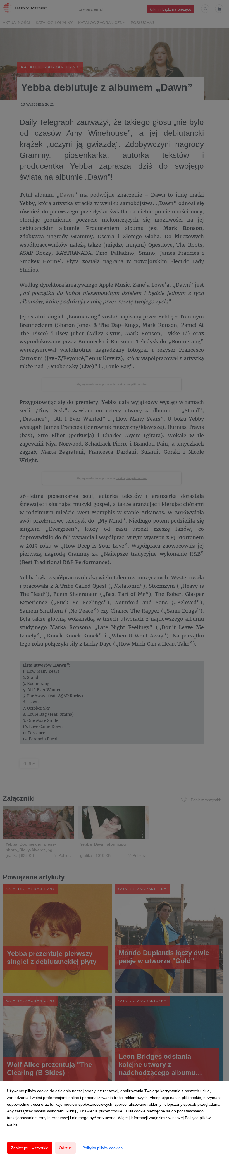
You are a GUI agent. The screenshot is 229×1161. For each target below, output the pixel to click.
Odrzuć (65, 1148)
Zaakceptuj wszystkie (29, 1148)
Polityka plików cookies (102, 1148)
